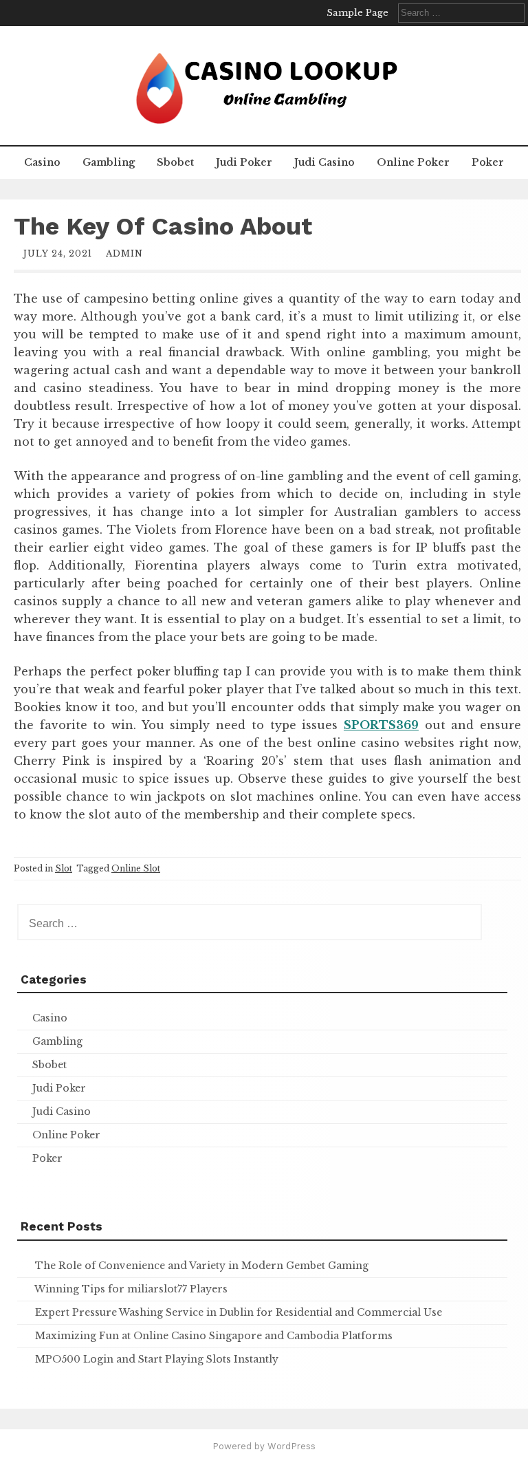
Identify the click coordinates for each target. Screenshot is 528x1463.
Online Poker (413, 162)
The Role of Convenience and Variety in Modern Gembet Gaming (201, 1265)
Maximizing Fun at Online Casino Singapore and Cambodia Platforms (214, 1336)
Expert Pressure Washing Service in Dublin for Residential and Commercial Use (238, 1312)
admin (124, 253)
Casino (42, 162)
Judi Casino (324, 162)
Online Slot (135, 868)
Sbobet (175, 162)
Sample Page (357, 13)
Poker (488, 162)
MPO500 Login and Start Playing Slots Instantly (156, 1359)
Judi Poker (244, 162)
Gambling (108, 162)
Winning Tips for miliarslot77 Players (131, 1289)
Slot (63, 868)
